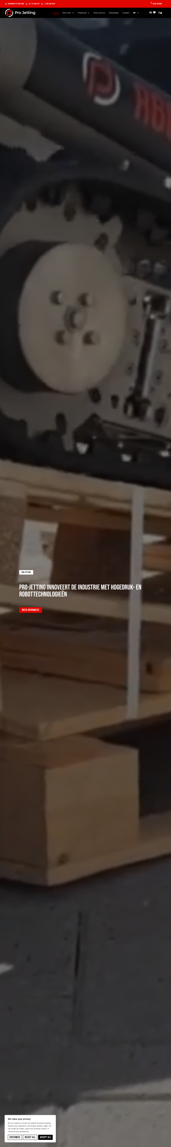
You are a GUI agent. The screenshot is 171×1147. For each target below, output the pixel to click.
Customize (15, 1137)
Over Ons (66, 13)
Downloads (114, 13)
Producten (82, 13)
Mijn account (157, 4)
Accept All (45, 1137)
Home (56, 13)
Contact (126, 13)
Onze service (99, 13)
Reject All (30, 1137)
